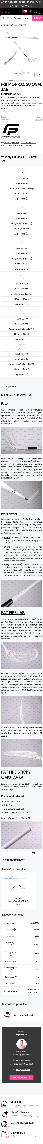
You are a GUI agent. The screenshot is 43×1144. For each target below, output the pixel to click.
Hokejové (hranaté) (13, 564)
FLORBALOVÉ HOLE (28, 142)
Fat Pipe (38, 119)
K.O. (31, 145)
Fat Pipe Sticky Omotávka (16, 774)
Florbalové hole (10, 25)
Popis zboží (11, 386)
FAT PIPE (22, 25)
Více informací (7, 111)
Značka (7, 142)
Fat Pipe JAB (13, 613)
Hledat (37, 18)
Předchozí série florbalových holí (15, 145)
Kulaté (7, 537)
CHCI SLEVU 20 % (21, 6)
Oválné (7, 547)
